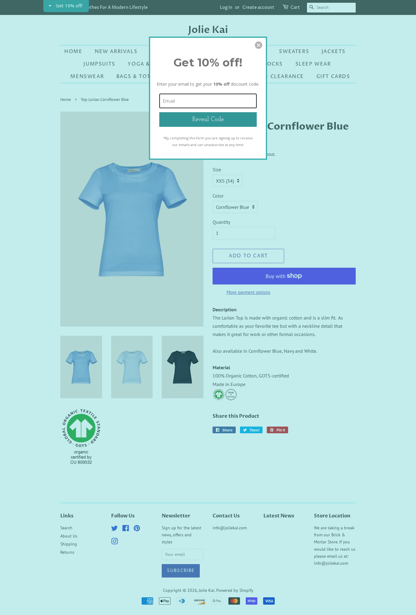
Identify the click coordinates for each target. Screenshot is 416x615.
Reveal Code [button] (208, 119)
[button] (258, 45)
